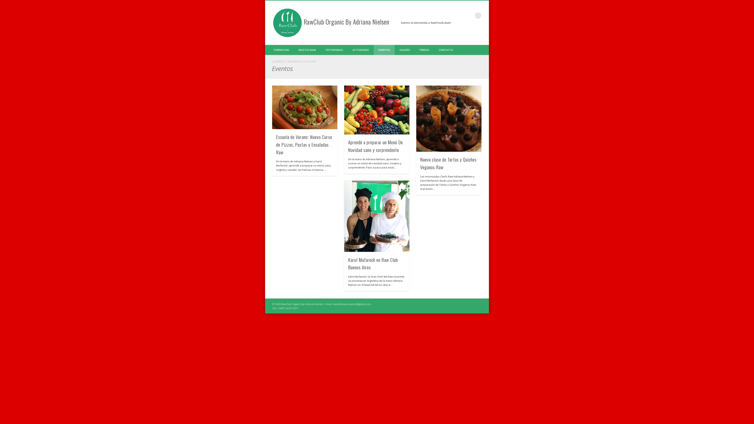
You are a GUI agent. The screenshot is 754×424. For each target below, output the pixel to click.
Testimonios (334, 50)
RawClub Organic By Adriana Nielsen (346, 21)
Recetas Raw (307, 50)
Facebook (470, 15)
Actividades (360, 50)
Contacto (446, 50)
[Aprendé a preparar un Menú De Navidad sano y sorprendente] (376, 110)
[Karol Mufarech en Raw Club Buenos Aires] (376, 216)
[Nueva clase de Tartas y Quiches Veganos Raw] (448, 119)
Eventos (384, 50)
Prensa (424, 50)
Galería (404, 50)
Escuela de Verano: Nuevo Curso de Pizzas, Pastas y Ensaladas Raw (304, 144)
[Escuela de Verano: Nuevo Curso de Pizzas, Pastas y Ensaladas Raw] (304, 107)
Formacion (281, 50)
